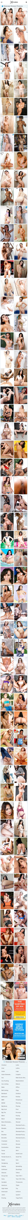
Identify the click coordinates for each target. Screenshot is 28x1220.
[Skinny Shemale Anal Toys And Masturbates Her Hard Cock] (20, 539)
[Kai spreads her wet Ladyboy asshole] (20, 485)
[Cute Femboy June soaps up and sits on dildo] (20, 89)
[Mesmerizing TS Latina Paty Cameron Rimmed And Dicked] (7, 413)
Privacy (20, 1215)
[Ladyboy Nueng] (7, 305)
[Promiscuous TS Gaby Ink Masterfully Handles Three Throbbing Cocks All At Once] (7, 630)
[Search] (26, 2)
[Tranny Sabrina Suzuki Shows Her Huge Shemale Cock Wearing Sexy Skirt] (20, 792)
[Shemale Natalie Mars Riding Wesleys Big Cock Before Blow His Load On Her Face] (7, 395)
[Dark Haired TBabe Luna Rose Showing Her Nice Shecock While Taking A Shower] (20, 197)
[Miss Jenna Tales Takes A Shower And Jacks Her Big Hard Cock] (7, 52)
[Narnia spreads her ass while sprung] (20, 702)
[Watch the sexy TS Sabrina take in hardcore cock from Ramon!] (20, 936)
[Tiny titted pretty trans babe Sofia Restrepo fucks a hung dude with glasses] (7, 521)
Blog (5, 1215)
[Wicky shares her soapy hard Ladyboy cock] (20, 251)
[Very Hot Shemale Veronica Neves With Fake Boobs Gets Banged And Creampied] (7, 756)
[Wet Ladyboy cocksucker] (7, 70)
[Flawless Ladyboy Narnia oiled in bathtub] (20, 359)
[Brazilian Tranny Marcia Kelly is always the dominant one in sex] (20, 449)
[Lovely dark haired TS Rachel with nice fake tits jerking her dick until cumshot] (20, 738)
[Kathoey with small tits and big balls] (20, 143)
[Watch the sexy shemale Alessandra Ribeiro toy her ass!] (7, 594)
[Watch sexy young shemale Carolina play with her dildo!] (20, 431)
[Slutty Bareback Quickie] (7, 125)
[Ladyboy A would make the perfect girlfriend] (7, 846)
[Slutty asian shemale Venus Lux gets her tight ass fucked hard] (20, 395)
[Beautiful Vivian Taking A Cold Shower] (7, 233)
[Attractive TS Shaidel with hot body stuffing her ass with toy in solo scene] (7, 882)
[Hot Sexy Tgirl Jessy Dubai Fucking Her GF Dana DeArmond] (20, 52)
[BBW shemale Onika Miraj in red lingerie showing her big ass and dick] (7, 810)
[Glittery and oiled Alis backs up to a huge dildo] (20, 179)
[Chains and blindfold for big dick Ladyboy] (7, 972)
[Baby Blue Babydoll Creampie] (20, 106)
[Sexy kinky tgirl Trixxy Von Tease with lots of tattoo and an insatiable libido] (20, 774)
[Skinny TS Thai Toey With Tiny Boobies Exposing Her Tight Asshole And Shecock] (7, 539)
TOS (16, 1215)
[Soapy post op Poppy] (20, 161)
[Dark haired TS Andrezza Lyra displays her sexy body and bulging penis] (20, 828)
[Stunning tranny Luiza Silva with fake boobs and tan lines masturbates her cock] (7, 449)
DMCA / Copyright (16, 1216)
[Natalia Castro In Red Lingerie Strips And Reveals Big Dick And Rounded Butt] (7, 558)
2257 (8, 1216)
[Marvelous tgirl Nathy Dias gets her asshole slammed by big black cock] (20, 503)
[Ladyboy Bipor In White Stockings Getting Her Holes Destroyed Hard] (20, 630)
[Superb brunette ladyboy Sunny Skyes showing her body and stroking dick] (7, 828)
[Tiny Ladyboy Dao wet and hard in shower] (7, 34)
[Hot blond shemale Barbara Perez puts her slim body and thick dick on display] (20, 990)
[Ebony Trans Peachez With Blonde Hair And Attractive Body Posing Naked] (7, 738)
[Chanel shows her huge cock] (7, 467)
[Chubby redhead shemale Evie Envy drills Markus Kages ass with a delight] (20, 612)
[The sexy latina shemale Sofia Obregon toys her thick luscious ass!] (7, 900)
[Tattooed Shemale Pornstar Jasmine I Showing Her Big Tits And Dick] (20, 594)
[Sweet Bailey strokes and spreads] (7, 215)
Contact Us (10, 1215)
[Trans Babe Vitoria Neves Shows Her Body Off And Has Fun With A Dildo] (7, 431)
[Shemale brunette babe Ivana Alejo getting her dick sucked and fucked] (20, 954)
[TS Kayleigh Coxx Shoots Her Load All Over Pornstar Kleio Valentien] (20, 70)
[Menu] (1, 2)
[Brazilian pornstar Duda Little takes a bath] (7, 269)
